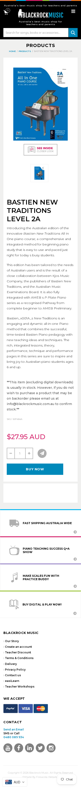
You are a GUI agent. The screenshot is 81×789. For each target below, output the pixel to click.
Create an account (18, 646)
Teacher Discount (18, 652)
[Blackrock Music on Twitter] (29, 747)
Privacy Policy (15, 669)
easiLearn (12, 681)
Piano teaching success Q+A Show (46, 550)
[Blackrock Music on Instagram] (51, 747)
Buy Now (35, 469)
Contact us (13, 675)
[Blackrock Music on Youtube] (7, 747)
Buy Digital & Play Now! (42, 604)
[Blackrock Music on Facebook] (18, 747)
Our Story (12, 641)
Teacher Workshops (19, 686)
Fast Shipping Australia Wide (47, 523)
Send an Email (13, 729)
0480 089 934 (13, 737)
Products (40, 45)
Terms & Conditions (19, 658)
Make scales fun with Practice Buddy (41, 577)
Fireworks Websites (47, 777)
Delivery (11, 664)
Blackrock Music (39, 772)
